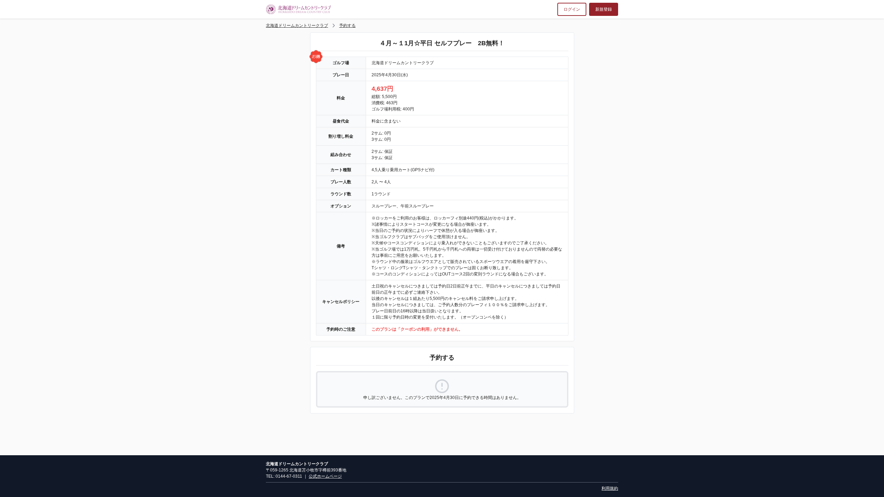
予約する (347, 25)
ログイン (572, 9)
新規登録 (603, 9)
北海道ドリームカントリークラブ (297, 25)
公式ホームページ (325, 476)
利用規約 (610, 488)
